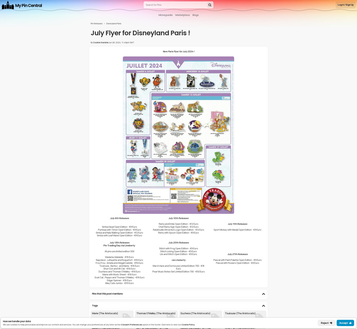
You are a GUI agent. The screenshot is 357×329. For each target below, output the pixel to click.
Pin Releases (96, 23)
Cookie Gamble (100, 42)
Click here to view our (178, 324)
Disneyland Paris (113, 23)
